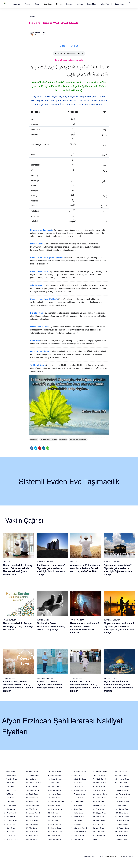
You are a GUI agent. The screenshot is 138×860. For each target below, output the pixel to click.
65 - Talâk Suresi (77, 798)
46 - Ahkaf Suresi (54, 798)
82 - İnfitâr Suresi (99, 790)
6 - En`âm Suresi (10, 790)
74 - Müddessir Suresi (78, 832)
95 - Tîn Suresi (98, 839)
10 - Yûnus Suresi (10, 805)
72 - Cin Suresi (76, 824)
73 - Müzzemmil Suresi (79, 828)
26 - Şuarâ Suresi (32, 794)
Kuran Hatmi (119, 4)
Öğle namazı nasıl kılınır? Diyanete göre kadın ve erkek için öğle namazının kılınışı (118, 569)
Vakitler (80, 4)
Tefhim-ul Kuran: (38, 365)
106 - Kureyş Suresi (122, 809)
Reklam (100, 856)
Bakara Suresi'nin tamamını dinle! (69, 60)
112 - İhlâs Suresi (121, 832)
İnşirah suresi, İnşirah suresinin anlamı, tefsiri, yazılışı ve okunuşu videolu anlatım (118, 686)
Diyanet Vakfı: (36, 244)
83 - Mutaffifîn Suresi (100, 794)
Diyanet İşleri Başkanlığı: (41, 230)
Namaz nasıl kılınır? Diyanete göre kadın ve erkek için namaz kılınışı (50, 684)
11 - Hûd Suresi (9, 809)
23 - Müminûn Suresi (33, 783)
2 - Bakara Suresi (10, 775)
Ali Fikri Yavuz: (37, 285)
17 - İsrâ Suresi (9, 832)
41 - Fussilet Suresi (55, 779)
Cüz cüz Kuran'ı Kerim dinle (48, 439)
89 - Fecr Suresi (98, 817)
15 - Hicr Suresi (9, 824)
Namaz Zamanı (128, 856)
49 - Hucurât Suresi (55, 809)
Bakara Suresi (35, 17)
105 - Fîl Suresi (120, 805)
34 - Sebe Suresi (32, 824)
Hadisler (69, 4)
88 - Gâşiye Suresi (99, 813)
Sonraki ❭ (76, 46)
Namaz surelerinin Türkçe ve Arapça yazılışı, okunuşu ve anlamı (18, 626)
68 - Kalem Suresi (77, 809)
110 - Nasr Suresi (121, 824)
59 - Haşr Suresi (76, 775)
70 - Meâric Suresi (77, 817)
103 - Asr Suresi (121, 798)
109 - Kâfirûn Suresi (122, 820)
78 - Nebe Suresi (99, 775)
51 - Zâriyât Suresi (54, 817)
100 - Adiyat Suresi (122, 786)
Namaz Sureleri (9, 562)
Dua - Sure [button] (48, 4)
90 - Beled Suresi (99, 820)
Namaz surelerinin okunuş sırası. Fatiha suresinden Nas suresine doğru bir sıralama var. (17, 569)
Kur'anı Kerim (40, 32)
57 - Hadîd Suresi (54, 839)
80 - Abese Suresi (99, 783)
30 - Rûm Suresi (31, 809)
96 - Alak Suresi (121, 771)
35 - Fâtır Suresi (31, 828)
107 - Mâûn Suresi (121, 813)
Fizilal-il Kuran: (37, 313)
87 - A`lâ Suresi (98, 809)
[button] (16, 4)
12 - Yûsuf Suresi (10, 813)
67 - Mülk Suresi (76, 805)
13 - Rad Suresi (9, 817)
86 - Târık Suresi (99, 805)
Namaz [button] (59, 4)
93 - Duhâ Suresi (99, 832)
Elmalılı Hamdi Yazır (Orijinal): (44, 299)
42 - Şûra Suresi (54, 783)
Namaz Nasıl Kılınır (45, 562)
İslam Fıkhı (105, 4)
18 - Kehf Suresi (9, 835)
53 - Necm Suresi (54, 824)
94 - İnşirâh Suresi (99, 835)
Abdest (27, 4)
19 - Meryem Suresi (10, 839)
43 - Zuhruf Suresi (54, 786)
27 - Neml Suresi (32, 798)
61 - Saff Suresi (76, 783)
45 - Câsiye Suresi (54, 794)
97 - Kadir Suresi (121, 775)
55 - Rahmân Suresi (55, 832)
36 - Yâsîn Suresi (32, 832)
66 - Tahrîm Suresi (77, 801)
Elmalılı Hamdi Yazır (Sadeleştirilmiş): (47, 258)
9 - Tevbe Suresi (9, 801)
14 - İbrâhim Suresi (10, 820)
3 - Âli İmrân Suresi (10, 779)
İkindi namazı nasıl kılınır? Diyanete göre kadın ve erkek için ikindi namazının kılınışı (51, 569)
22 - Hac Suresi (31, 779)
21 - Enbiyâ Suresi (32, 775)
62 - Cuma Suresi (77, 786)
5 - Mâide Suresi (9, 786)
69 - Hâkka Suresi (77, 813)
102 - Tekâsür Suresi (122, 794)
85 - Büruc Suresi (99, 801)
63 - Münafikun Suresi (78, 790)
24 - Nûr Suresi (31, 786)
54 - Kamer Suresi (54, 828)
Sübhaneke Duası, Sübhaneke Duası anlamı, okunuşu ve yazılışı (51, 626)
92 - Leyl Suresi (98, 828)
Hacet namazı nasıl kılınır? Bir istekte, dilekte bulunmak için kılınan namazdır (84, 627)
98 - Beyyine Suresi (122, 779)
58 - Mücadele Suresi (78, 771)
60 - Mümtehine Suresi (78, 779)
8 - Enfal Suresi (9, 798)
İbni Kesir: (35, 341)
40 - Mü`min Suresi (55, 775)
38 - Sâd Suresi (31, 839)
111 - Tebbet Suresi (122, 828)
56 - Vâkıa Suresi (54, 835)
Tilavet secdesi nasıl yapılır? (78, 439)
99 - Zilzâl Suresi (121, 783)
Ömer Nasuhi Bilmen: (40, 351)
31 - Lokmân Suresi (33, 813)
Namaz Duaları (43, 620)
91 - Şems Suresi (99, 824)
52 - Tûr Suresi (53, 820)
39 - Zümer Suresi (54, 771)
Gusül (37, 4)
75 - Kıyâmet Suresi (77, 835)
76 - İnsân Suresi (77, 839)
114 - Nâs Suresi (121, 839)
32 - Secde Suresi (32, 817)
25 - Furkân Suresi (32, 790)
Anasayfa (16, 4)
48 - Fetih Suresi (54, 805)
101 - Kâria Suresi (121, 790)
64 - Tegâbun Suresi (78, 794)
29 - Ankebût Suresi (33, 805)
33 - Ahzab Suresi (32, 820)
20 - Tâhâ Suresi (32, 771)
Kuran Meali (91, 4)
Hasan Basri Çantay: (39, 327)
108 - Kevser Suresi (122, 817)
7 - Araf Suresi (8, 794)
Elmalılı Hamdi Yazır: (39, 271)
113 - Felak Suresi (121, 835)
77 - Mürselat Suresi (100, 771)
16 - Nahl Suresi (9, 828)
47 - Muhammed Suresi (56, 801)
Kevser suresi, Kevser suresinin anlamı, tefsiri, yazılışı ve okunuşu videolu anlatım (18, 686)
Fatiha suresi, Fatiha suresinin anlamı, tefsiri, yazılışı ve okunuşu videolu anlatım (85, 686)
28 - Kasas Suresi (32, 801)
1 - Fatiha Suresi (9, 771)
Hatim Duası (63, 439)
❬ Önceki (62, 46)
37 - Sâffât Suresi (32, 835)
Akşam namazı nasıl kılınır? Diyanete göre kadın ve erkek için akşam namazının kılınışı (119, 627)
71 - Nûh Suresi (76, 820)
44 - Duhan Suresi (54, 790)
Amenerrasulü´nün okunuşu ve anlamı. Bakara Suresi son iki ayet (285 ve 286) (85, 568)
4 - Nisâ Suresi (9, 783)
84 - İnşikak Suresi (99, 798)
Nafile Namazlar (77, 620)
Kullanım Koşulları (90, 856)
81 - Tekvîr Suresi (99, 786)
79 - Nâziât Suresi (99, 779)
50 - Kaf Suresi (53, 813)
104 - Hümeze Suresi (122, 801)
